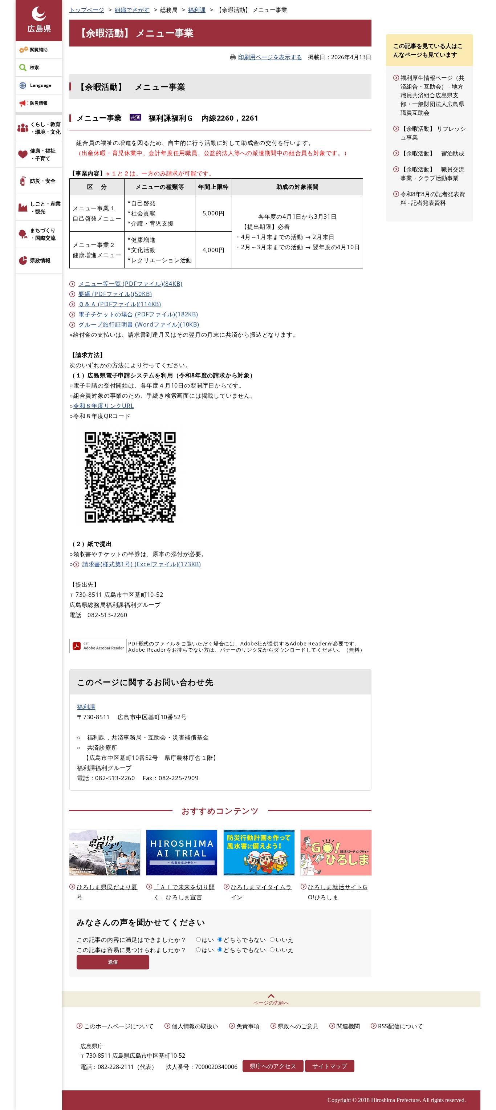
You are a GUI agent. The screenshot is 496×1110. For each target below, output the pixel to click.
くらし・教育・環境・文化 (45, 128)
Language (40, 85)
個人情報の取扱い (195, 1026)
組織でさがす (132, 10)
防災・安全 (43, 180)
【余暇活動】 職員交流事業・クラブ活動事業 (432, 173)
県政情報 (40, 260)
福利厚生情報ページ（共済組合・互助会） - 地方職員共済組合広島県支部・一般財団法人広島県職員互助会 (432, 95)
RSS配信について (400, 1026)
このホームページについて (119, 1026)
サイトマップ (329, 1066)
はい (208, 940)
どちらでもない (244, 940)
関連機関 (348, 1026)
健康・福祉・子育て (43, 154)
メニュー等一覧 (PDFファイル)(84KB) (130, 284)
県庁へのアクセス (273, 1066)
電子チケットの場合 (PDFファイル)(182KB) (138, 314)
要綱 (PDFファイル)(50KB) (115, 294)
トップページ (86, 10)
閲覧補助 (39, 49)
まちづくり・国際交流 (43, 234)
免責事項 (248, 1026)
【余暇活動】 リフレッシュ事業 (433, 133)
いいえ (285, 940)
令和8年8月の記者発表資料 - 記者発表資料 (433, 198)
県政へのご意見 (298, 1026)
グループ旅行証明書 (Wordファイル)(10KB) (138, 324)
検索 (34, 67)
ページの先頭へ (271, 1002)
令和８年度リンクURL (103, 406)
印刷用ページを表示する (270, 57)
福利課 (197, 10)
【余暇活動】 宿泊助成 (432, 153)
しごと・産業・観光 (45, 207)
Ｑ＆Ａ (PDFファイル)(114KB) (119, 304)
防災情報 (39, 103)
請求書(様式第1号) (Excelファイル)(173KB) (141, 564)
